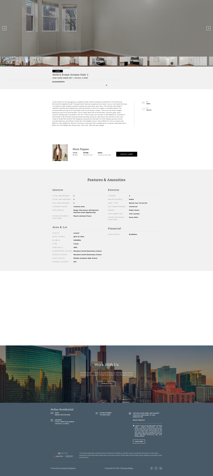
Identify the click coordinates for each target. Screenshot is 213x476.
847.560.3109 (88, 155)
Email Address (139, 420)
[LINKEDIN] (160, 468)
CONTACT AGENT (126, 154)
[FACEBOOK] (151, 468)
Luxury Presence (68, 468)
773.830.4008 (105, 415)
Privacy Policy (139, 436)
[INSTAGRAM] (156, 468)
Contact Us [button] (106, 383)
